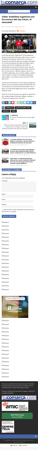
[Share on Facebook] (3, 102)
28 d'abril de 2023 (16, 165)
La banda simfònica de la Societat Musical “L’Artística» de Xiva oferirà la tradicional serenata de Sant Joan (22, 141)
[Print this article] (18, 102)
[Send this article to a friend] (15, 102)
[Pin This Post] (12, 102)
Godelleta (9, 107)
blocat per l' (19, 416)
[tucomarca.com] (19, 4)
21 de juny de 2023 (16, 144)
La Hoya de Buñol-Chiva (23, 107)
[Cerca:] (19, 11)
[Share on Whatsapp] (22, 102)
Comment (5, 181)
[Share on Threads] (34, 102)
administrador (21, 27)
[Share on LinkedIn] (9, 102)
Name (4, 194)
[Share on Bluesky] (31, 102)
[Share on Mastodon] (25, 102)
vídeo (13, 111)
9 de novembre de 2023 (17, 155)
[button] (36, 7)
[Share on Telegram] (28, 102)
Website (4, 204)
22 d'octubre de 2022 (8, 27)
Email (3, 199)
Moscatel (6, 111)
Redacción (25, 144)
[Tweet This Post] (6, 102)
